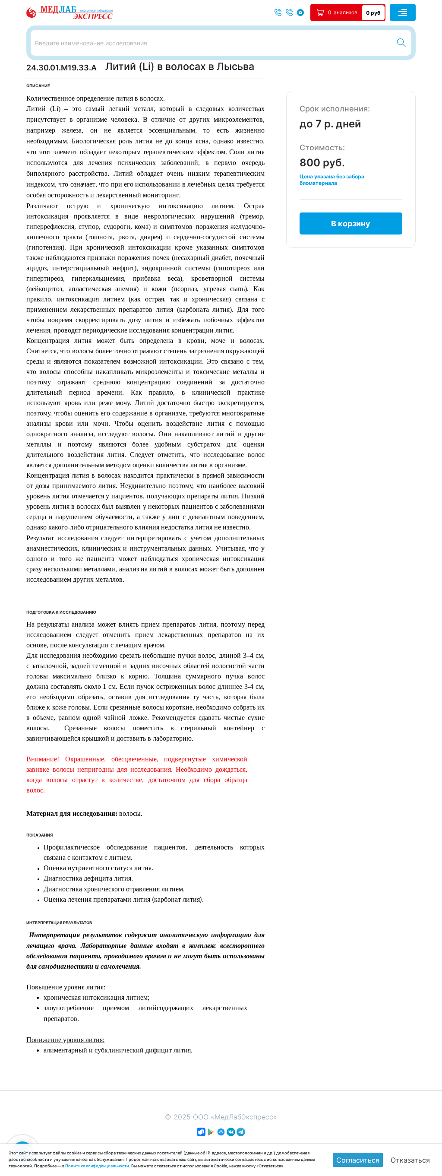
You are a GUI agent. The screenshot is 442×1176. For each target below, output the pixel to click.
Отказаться (410, 1160)
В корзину (350, 223)
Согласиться (357, 1160)
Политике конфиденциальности (97, 1165)
